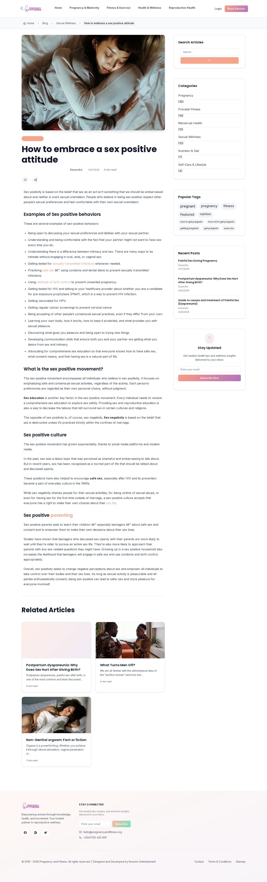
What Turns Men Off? (117, 665)
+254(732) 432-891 (95, 837)
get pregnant (211, 228)
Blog (45, 23)
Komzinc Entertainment (142, 861)
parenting (61, 515)
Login (218, 8)
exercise (229, 228)
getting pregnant (189, 228)
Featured (187, 214)
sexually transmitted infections (73, 263)
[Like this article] (25, 180)
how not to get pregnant (221, 221)
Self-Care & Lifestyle (192, 164)
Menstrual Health (190, 123)
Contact (199, 861)
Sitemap (240, 861)
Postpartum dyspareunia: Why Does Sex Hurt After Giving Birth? (53, 667)
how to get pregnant (191, 221)
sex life (111, 503)
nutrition (205, 214)
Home (58, 7)
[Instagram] (35, 832)
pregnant (187, 206)
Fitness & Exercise (118, 7)
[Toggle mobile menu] (22, 8)
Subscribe (121, 823)
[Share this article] (35, 180)
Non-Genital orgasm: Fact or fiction (56, 740)
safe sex (48, 270)
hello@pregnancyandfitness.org (102, 832)
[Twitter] (45, 832)
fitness (228, 206)
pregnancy (209, 206)
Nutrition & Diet (188, 151)
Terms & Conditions (219, 861)
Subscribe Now (209, 377)
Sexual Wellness (66, 23)
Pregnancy (185, 95)
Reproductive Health (182, 7)
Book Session (236, 8)
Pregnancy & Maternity (84, 7)
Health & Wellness (149, 7)
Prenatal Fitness (189, 109)
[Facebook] (25, 832)
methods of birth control (53, 282)
